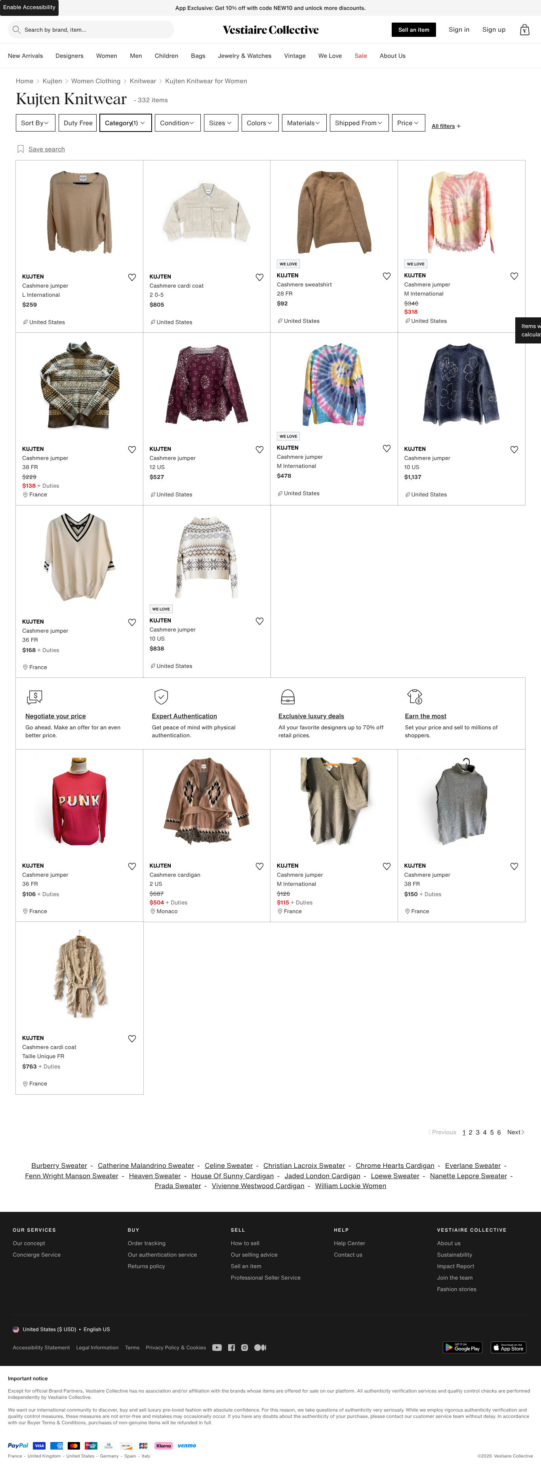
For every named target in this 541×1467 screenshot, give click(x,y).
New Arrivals (25, 56)
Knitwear (143, 81)
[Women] (123, 56)
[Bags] (211, 56)
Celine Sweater (229, 1166)
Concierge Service (37, 1255)
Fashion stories (456, 1289)
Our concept (29, 1243)
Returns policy (146, 1266)
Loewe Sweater (395, 1176)
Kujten (52, 81)
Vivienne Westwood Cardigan (258, 1186)
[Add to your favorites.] (132, 277)
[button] (524, 29)
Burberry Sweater (59, 1166)
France (15, 1456)
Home (24, 81)
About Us (393, 56)
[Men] (148, 56)
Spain (130, 1456)
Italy (146, 1456)
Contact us (348, 1255)
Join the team (455, 1278)
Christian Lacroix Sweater (304, 1166)
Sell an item (413, 29)
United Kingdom (44, 1456)
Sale (361, 56)
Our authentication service (162, 1255)
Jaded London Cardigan (322, 1176)
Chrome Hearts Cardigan (395, 1166)
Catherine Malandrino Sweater (146, 1166)
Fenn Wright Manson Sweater (71, 1176)
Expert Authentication (184, 716)
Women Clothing (96, 81)
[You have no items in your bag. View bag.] (524, 29)
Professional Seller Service (266, 1278)
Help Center (349, 1243)
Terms (132, 1347)
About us (449, 1243)
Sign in (459, 29)
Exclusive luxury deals (311, 716)
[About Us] (412, 56)
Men (136, 56)
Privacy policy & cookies (176, 1347)
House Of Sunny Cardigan (232, 1176)
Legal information (97, 1347)
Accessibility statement (41, 1347)
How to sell (245, 1243)
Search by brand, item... (55, 29)
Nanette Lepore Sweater (468, 1176)
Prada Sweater (177, 1186)
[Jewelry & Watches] (277, 56)
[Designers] (90, 56)
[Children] (184, 56)
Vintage (294, 56)
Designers (69, 56)
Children (167, 56)
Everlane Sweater (473, 1166)
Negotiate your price (55, 716)
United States (81, 1456)
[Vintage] (312, 56)
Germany (109, 1456)
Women (106, 56)
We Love (330, 56)
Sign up (494, 29)
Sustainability (454, 1255)
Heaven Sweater (155, 1176)
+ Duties (48, 485)
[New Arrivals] (49, 56)
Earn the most (426, 716)
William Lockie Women (351, 1186)
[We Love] (348, 56)
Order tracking (147, 1243)
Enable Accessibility (29, 7)
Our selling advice (254, 1255)
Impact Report (455, 1266)
